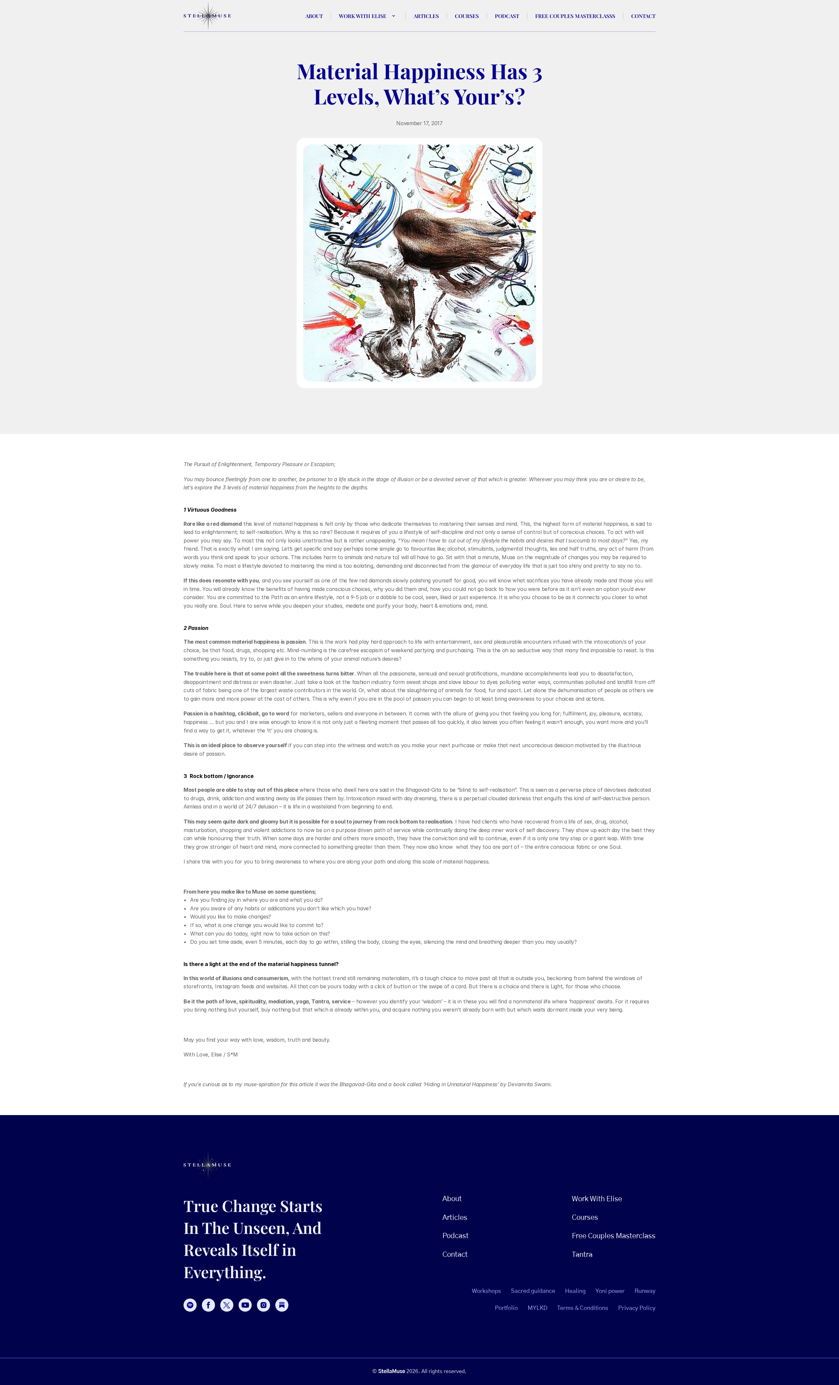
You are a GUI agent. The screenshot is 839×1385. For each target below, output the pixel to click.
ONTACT (455, 1254)
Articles (426, 15)
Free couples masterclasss (575, 15)
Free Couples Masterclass (613, 1236)
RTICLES (454, 1217)
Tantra (582, 1254)
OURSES (585, 1217)
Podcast (507, 15)
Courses (467, 15)
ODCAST (455, 1236)
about (314, 15)
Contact (643, 15)
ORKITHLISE (597, 1199)
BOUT (452, 1199)
